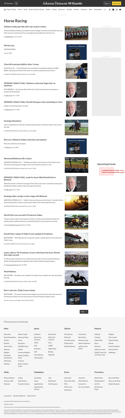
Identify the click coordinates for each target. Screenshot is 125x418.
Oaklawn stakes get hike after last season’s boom (25, 26)
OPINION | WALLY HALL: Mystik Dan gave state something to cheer (33, 102)
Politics (48, 9)
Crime (20, 340)
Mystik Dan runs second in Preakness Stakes (23, 215)
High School (52, 349)
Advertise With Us (19, 396)
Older (83, 312)
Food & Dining (113, 340)
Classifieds (37, 378)
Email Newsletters (10, 337)
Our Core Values (84, 387)
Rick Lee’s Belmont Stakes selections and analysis (25, 139)
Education (21, 343)
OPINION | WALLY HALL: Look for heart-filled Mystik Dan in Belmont (30, 178)
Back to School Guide (36, 9)
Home (20, 9)
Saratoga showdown (12, 121)
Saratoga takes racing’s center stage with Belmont (25, 196)
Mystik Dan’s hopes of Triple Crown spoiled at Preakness (28, 234)
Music (96, 343)
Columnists (82, 334)
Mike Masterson (69, 346)
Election (6, 343)
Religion (6, 352)
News (25, 9)
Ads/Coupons (53, 384)
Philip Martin (68, 343)
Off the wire (9, 45)
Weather (7, 364)
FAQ (65, 384)
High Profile (98, 340)
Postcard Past (113, 349)
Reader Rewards (114, 384)
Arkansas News (23, 337)
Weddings (112, 352)
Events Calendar (114, 346)
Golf (35, 352)
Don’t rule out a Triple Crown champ (19, 290)
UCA (50, 343)
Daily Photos (22, 381)
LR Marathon (38, 358)
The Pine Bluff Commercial (14, 225)
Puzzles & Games (23, 384)
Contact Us (82, 384)
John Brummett (69, 340)
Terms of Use (31, 396)
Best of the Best (114, 378)
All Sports (37, 334)
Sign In (107, 3)
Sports (54, 9)
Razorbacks (52, 334)
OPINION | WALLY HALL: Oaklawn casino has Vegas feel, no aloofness (29, 84)
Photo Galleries (9, 378)
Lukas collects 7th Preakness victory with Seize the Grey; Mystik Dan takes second (32, 253)
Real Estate (52, 381)
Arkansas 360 (8, 381)
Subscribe (116, 3)
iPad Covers (68, 387)
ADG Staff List (83, 381)
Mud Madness (10, 271)
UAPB (50, 346)
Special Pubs (98, 378)
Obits (90, 9)
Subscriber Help (69, 381)
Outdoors (37, 349)
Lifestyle (69, 9)
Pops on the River (114, 381)
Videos (20, 378)
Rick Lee (8, 147)
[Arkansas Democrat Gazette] (62, 3)
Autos (36, 381)
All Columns (68, 334)
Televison (97, 346)
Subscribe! (67, 378)
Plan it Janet (113, 337)
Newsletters (98, 9)
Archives (21, 361)
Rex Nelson (82, 337)
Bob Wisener (9, 36)
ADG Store (68, 390)
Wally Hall (9, 95)
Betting (50, 352)
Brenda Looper (83, 340)
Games (106, 9)
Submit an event (99, 349)
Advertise (81, 378)
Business (61, 9)
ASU (35, 346)
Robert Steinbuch (84, 343)
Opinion (76, 9)
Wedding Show (99, 381)
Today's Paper (11, 9)
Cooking (97, 337)
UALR (36, 343)
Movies (111, 343)
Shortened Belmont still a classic (18, 158)
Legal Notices (38, 384)
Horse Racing (38, 355)
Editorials (67, 337)
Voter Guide (8, 346)
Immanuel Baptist (24, 352)
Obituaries (7, 361)
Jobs (49, 378)
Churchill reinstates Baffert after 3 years (21, 64)
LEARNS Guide (23, 346)
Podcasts (84, 9)
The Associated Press (12, 265)
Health (20, 349)
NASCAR (51, 355)
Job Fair (97, 384)
